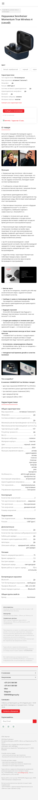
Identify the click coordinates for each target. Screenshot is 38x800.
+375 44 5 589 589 (10, 686)
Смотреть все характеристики (11, 103)
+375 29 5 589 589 (10, 683)
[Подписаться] (35, 721)
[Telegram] (13, 726)
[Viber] (8, 726)
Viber (6, 689)
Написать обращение (10, 711)
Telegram (7, 692)
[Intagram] (3, 726)
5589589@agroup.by (11, 695)
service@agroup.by (23, 772)
